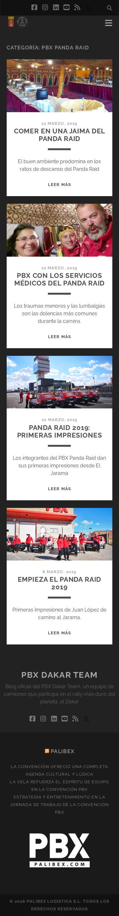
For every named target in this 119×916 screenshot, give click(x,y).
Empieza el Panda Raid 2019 (60, 583)
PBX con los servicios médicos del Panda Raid (59, 279)
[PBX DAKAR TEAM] (18, 25)
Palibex (62, 751)
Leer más (59, 184)
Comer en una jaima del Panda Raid (59, 135)
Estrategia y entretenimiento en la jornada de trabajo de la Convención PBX (59, 805)
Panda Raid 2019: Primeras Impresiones (59, 431)
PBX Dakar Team (59, 675)
